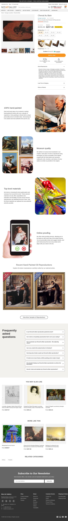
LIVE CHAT (16, 4)
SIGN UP (61, 4)
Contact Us (48, 496)
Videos (35, 505)
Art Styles (11, 10)
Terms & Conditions (50, 504)
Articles (35, 504)
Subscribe (49, 481)
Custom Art (35, 10)
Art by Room (26, 10)
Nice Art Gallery (9, 7)
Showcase (54, 10)
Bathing (3, 459)
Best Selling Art (45, 10)
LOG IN (65, 4)
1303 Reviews (45, 21)
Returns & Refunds (50, 500)
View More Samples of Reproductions (34, 317)
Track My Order (62, 496)
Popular (22, 500)
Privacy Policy (49, 502)
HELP (10, 4)
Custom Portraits (24, 496)
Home (2, 12)
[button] (3, 31)
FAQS (47, 498)
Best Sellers (23, 498)
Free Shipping (57, 7)
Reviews (35, 502)
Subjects (18, 10)
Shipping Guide (62, 498)
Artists (3, 10)
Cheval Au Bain (17, 12)
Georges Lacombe (9, 12)
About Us (35, 496)
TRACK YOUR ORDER (53, 4)
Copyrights (35, 507)
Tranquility (10, 459)
